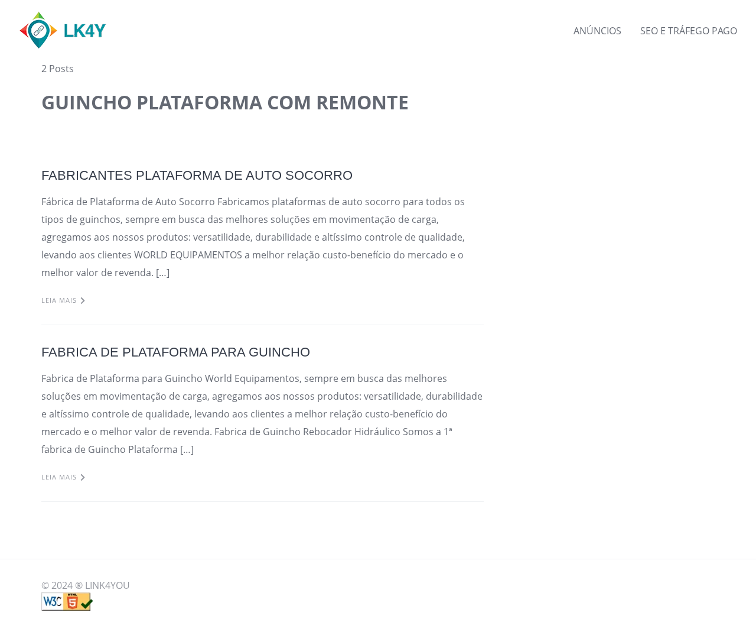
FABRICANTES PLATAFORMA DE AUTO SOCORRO (197, 175)
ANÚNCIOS (597, 30)
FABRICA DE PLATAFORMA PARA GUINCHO (175, 352)
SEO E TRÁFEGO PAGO (688, 30)
